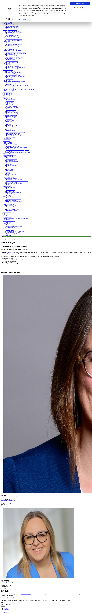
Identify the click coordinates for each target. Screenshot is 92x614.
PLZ (2, 602)
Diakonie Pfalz (6, 139)
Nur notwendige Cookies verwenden (80, 8)
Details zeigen (22, 19)
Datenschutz (6, 609)
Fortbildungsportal (10, 252)
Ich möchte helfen (7, 93)
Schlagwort (3, 604)
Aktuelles (5, 213)
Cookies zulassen (80, 3)
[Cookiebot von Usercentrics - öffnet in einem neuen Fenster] (9, 19)
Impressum (5, 608)
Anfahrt (5, 610)
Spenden (5, 236)
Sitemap (5, 612)
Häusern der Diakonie (26, 594)
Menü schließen (7, 92)
